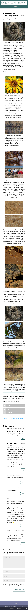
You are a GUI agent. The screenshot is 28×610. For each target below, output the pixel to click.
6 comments (12, 19)
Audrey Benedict (8, 18)
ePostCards (6, 19)
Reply (23, 438)
